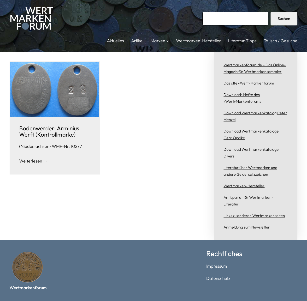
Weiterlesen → (33, 161)
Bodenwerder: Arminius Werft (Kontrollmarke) (49, 131)
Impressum (216, 266)
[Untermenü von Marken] (167, 41)
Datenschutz (218, 278)
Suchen (284, 18)
